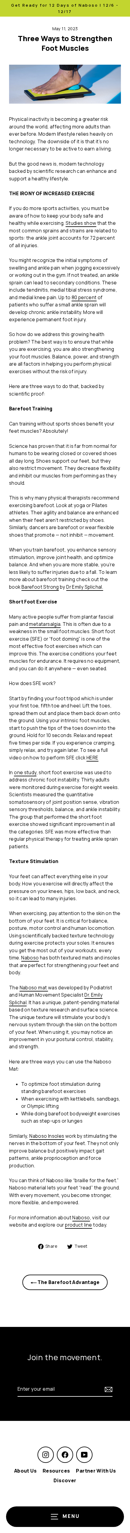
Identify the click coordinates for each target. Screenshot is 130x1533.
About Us (25, 1470)
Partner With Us (96, 1470)
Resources (56, 1470)
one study (25, 772)
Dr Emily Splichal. (84, 587)
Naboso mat (34, 988)
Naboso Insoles (46, 1136)
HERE (92, 758)
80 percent (84, 297)
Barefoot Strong (40, 587)
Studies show (81, 223)
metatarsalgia (44, 624)
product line (78, 1225)
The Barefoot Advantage (68, 1282)
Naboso (30, 958)
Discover (65, 1480)
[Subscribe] (107, 1389)
